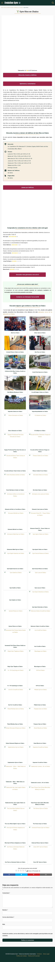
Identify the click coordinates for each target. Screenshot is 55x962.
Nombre (5, 910)
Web (3, 924)
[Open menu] (2, 3)
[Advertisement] (27, 39)
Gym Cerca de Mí (5, 7)
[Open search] (53, 3)
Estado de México (14, 7)
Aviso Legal (46, 954)
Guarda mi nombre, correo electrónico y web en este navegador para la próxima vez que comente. (27, 934)
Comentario (6, 893)
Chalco (21, 7)
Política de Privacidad (34, 956)
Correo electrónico (8, 917)
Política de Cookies (21, 956)
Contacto (39, 954)
